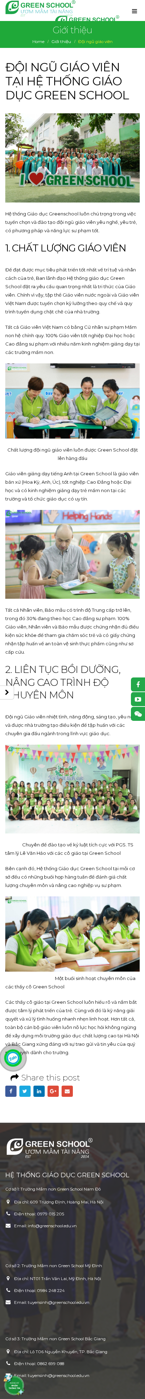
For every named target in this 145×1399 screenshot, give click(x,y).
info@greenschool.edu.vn (52, 1225)
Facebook (11, 1091)
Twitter (25, 1091)
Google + (53, 1091)
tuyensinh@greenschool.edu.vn (58, 1302)
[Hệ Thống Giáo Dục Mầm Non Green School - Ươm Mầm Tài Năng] (40, 8)
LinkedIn (39, 1091)
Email (67, 1091)
